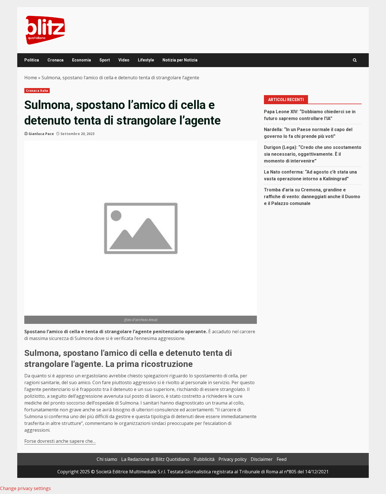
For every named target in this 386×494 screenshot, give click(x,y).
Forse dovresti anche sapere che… (60, 441)
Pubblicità (204, 459)
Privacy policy (232, 459)
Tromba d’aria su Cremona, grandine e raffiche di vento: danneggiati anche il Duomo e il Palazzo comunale (312, 196)
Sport (104, 60)
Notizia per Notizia (180, 60)
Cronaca (55, 60)
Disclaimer (262, 459)
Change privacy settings (25, 488)
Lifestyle (146, 60)
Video (123, 60)
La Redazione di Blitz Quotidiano (155, 459)
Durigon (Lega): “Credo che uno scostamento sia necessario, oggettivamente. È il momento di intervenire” (312, 154)
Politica (31, 60)
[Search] (355, 60)
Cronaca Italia (37, 91)
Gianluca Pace (41, 133)
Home (30, 77)
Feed (282, 459)
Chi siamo (107, 459)
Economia (81, 60)
